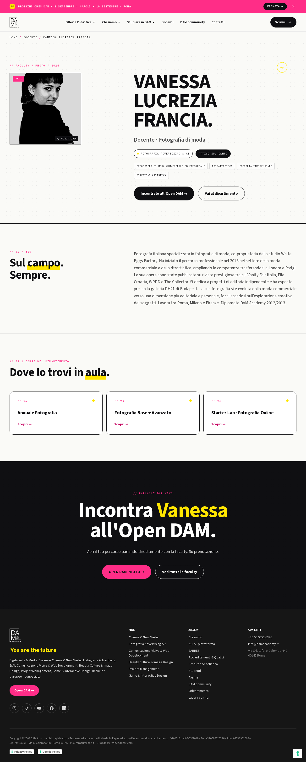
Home (13, 37)
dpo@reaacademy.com (118, 743)
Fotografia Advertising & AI (148, 644)
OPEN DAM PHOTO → (127, 571)
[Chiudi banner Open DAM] (293, 6)
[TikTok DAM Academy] (27, 708)
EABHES (194, 650)
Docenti (168, 22)
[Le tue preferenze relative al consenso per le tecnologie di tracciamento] (297, 753)
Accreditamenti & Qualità (206, 657)
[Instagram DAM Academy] (14, 708)
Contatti (218, 22)
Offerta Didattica (79, 22)
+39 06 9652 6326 (260, 637)
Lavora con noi (199, 697)
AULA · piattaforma (202, 644)
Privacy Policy (23, 751)
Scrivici (283, 22)
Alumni (193, 677)
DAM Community (192, 22)
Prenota (275, 6)
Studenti (195, 670)
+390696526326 (215, 738)
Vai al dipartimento (221, 193)
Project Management (144, 669)
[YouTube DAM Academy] (39, 708)
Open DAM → (24, 690)
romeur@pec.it (85, 743)
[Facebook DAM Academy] (51, 708)
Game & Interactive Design (148, 675)
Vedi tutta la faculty (179, 571)
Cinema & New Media (143, 637)
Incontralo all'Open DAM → (164, 193)
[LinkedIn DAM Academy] (64, 708)
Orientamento (199, 691)
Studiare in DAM (139, 22)
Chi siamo (109, 22)
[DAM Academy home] (15, 22)
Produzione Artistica (203, 664)
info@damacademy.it (263, 644)
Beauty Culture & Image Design (151, 662)
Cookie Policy (51, 751)
